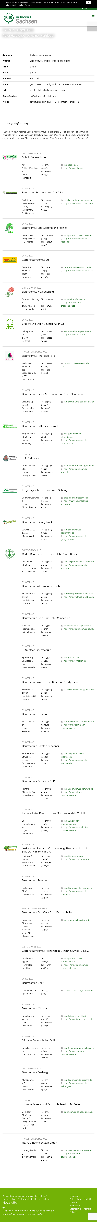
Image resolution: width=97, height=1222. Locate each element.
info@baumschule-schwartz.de (78, 789)
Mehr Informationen (27, 5)
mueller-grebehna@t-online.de (78, 200)
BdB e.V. (73, 1202)
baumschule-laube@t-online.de (78, 1112)
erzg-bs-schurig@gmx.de (76, 498)
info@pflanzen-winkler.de (75, 1016)
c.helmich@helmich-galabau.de (78, 594)
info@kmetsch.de (72, 657)
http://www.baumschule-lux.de (78, 270)
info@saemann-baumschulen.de (79, 1048)
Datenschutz (75, 1199)
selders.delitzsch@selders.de (77, 331)
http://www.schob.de (74, 168)
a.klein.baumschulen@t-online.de (79, 690)
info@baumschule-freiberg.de (78, 1080)
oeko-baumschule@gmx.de (77, 920)
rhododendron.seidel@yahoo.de (79, 466)
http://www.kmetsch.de (75, 661)
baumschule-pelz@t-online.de (78, 625)
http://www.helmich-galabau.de (79, 597)
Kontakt (87, 1199)
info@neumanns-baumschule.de (79, 402)
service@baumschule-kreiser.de (79, 562)
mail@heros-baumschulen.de (77, 1150)
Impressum (75, 1196)
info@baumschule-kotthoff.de (77, 235)
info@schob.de (71, 165)
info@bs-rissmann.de (73, 856)
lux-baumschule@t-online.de (77, 267)
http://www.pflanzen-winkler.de (78, 1019)
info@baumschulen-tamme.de (78, 888)
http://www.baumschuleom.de (78, 203)
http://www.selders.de (74, 334)
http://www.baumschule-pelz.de (79, 629)
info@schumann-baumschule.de (79, 721)
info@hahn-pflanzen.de (74, 299)
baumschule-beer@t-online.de (78, 990)
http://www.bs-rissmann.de (76, 859)
